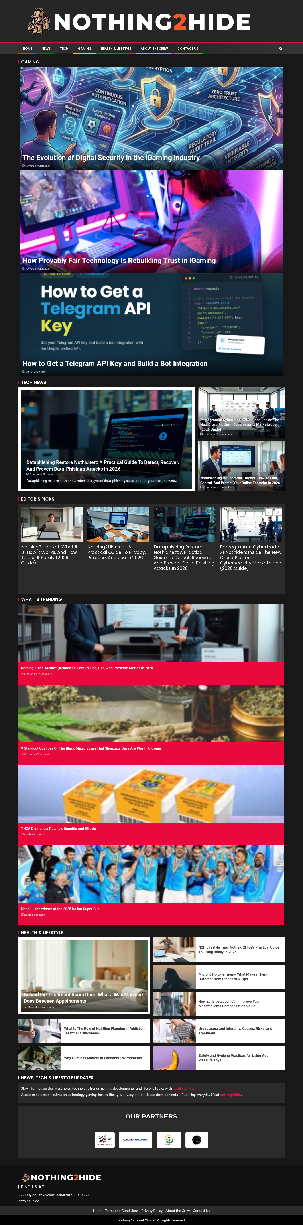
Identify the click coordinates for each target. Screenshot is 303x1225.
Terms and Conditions (121, 1210)
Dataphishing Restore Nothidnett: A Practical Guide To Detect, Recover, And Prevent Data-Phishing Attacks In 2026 (184, 557)
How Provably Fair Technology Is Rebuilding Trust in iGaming (119, 260)
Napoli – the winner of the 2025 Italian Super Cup (60, 909)
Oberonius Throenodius (44, 474)
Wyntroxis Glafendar (38, 165)
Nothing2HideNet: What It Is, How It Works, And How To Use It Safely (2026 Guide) (49, 555)
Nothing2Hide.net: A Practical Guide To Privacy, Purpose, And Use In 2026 (116, 552)
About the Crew (154, 48)
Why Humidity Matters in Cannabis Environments (103, 1058)
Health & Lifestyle (116, 48)
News (46, 48)
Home (27, 48)
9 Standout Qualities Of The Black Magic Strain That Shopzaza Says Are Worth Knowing (91, 748)
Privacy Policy (152, 1210)
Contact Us (187, 48)
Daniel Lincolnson (36, 371)
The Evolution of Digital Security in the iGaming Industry (111, 157)
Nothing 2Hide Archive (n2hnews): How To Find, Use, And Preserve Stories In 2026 (87, 668)
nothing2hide (230, 1094)
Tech (64, 48)
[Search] (280, 48)
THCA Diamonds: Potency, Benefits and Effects (58, 829)
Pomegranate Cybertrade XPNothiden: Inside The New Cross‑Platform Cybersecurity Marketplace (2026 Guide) (239, 425)
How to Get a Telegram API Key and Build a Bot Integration (115, 363)
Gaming (84, 48)
